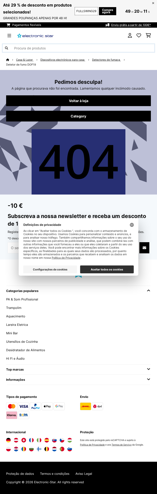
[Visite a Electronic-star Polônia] (8, 449)
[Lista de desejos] (139, 35)
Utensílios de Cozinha (22, 341)
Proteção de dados (20, 474)
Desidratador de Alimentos (25, 350)
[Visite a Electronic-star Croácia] (16, 449)
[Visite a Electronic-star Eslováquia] (54, 440)
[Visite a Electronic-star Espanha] (46, 440)
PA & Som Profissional (22, 299)
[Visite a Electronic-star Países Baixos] (54, 449)
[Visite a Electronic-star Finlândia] (39, 449)
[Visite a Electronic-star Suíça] (23, 440)
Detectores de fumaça (106, 59)
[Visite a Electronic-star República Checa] (62, 440)
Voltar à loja (78, 101)
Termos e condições (54, 474)
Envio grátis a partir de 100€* (131, 25)
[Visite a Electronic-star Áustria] (16, 440)
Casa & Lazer (25, 59)
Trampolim (13, 308)
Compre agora (107, 11)
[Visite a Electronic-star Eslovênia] (69, 449)
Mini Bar (12, 333)
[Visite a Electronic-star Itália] (39, 440)
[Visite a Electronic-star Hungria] (69, 440)
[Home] (11, 59)
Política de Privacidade (92, 444)
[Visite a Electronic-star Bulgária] (31, 449)
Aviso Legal (83, 474)
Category (78, 116)
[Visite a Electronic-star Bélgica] (46, 449)
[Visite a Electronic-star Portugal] (62, 449)
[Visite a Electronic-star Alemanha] (8, 440)
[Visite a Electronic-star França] (31, 440)
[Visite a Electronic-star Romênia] (23, 449)
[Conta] (130, 35)
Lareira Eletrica (17, 325)
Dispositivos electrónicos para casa (62, 59)
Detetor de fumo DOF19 (21, 64)
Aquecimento (15, 316)
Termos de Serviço (122, 444)
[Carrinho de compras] (148, 35)
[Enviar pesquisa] (6, 48)
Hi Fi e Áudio (15, 358)
